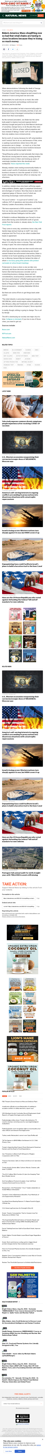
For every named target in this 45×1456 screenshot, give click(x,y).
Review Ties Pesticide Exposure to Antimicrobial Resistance (21, 1262)
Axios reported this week (20, 164)
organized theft (8, 365)
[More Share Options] (17, 49)
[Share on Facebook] (8, 49)
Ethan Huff (12, 454)
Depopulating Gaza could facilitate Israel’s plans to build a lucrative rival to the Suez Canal (22, 565)
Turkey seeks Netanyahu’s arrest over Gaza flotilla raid (20, 1135)
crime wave (5, 55)
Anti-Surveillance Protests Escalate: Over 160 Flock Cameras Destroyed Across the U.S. (19, 1182)
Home (3, 30)
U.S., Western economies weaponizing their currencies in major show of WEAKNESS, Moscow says (20, 459)
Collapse (10, 30)
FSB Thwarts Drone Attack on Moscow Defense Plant (19, 1101)
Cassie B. (12, 419)
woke (23, 57)
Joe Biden (10, 56)
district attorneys (21, 55)
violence (18, 57)
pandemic (8, 57)
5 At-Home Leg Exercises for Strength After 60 (17, 1208)
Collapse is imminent (13, 319)
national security (30, 56)
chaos (27, 53)
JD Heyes (12, 45)
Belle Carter (13, 490)
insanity (4, 56)
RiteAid (13, 57)
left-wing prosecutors (19, 56)
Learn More (8, 1451)
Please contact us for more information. (13, 916)
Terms (9, 1430)
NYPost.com (6, 334)
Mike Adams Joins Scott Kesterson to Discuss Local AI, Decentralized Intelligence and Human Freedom (21, 1322)
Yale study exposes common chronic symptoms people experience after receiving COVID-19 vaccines (22, 423)
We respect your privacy (22, 1408)
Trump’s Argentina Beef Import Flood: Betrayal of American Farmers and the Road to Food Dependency (21, 1148)
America (7, 53)
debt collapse (13, 55)
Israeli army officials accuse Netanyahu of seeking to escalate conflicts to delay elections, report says (19, 1107)
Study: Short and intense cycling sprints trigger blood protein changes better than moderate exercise (19, 1243)
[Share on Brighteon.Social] (4, 49)
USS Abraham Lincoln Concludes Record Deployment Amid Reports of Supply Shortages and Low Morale (21, 1114)
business (22, 53)
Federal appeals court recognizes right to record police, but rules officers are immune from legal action (21, 1129)
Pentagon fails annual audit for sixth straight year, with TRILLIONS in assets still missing (21, 874)
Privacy (4, 1430)
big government (15, 53)
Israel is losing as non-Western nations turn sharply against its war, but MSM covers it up (20, 531)
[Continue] (41, 1403)
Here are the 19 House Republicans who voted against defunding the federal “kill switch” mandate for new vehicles (21, 599)
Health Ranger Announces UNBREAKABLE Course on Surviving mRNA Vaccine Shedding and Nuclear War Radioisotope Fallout (22, 1333)
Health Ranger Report (10, 1302)
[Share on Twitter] (13, 49)
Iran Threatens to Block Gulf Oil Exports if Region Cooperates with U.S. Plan (18, 1154)
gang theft (30, 55)
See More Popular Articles (22, 1267)
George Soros (37, 55)
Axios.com (6, 330)
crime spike (38, 53)
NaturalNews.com (8, 338)
